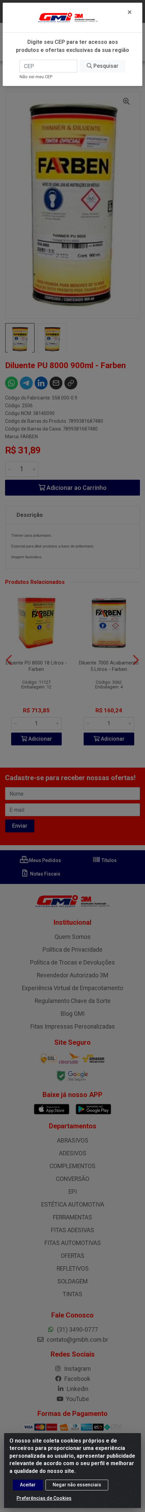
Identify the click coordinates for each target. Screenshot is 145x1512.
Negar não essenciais (77, 1484)
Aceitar (28, 1484)
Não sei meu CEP (36, 76)
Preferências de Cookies (44, 1498)
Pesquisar (105, 66)
